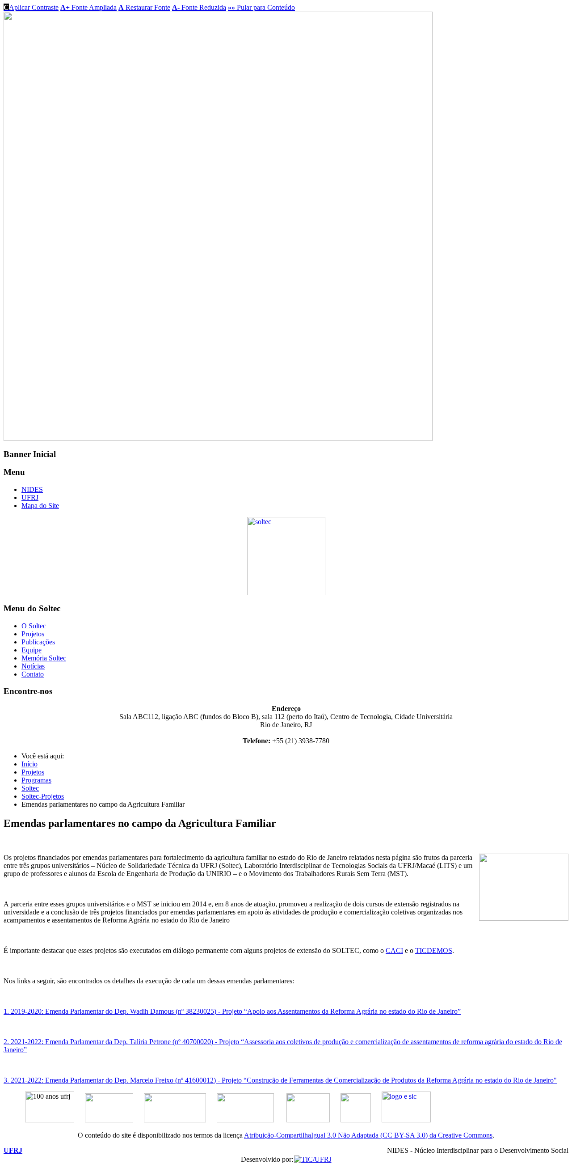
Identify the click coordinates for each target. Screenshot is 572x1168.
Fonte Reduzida (199, 7)
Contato (32, 674)
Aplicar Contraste (31, 7)
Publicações (38, 642)
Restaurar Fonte (144, 7)
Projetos (32, 634)
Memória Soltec (43, 658)
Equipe (31, 650)
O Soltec (33, 626)
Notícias (33, 666)
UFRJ (29, 497)
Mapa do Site (40, 505)
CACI (394, 950)
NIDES (32, 489)
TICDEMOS (433, 950)
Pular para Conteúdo (261, 7)
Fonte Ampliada (88, 7)
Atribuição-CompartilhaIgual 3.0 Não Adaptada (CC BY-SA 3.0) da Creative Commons (368, 1135)
